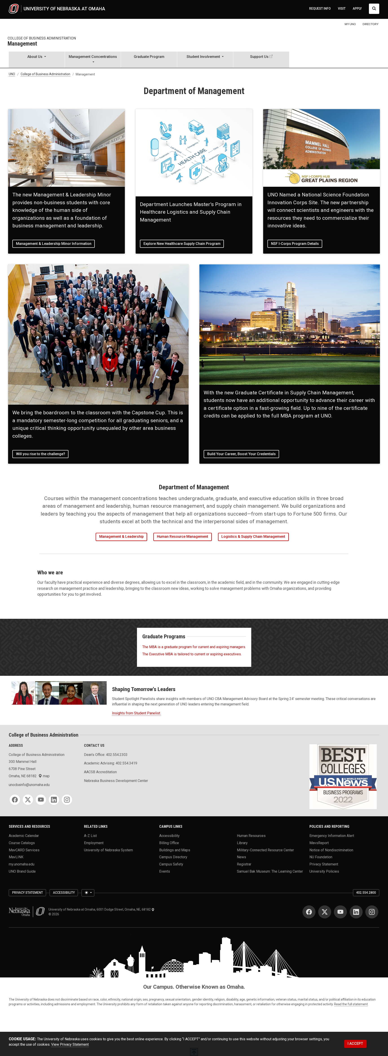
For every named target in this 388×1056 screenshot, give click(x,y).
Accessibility (169, 836)
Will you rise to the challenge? (40, 454)
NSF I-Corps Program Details (295, 243)
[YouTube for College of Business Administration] (41, 800)
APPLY (357, 8)
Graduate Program (149, 57)
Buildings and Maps (174, 850)
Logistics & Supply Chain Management (253, 536)
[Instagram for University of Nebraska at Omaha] (371, 911)
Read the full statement (351, 1004)
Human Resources (251, 836)
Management (22, 44)
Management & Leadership (121, 536)
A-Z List (90, 836)
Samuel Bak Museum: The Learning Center (270, 871)
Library (242, 843)
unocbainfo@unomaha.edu (29, 785)
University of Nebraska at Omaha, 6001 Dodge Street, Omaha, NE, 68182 (99, 909)
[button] (37, 60)
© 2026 (54, 914)
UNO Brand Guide (22, 871)
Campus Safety (171, 864)
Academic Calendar (24, 836)
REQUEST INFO (320, 8)
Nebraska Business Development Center (116, 781)
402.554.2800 (366, 892)
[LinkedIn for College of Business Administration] (54, 800)
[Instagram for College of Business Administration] (67, 800)
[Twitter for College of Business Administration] (28, 800)
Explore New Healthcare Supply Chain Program (181, 243)
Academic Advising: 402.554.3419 (110, 763)
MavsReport (319, 843)
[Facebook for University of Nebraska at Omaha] (308, 911)
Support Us (259, 57)
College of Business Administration (42, 38)
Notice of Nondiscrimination (331, 850)
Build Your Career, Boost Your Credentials (241, 454)
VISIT (342, 8)
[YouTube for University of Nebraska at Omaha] (340, 911)
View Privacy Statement (70, 1044)
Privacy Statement (323, 864)
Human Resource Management (182, 536)
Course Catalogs (22, 843)
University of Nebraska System (108, 850)
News (241, 857)
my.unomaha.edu (21, 864)
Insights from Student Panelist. (136, 713)
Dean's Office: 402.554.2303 (106, 755)
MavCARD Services (24, 850)
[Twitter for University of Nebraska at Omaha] (324, 911)
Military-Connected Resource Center (265, 850)
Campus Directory (173, 857)
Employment (94, 843)
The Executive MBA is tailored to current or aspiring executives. (192, 654)
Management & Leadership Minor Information (53, 243)
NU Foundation (320, 857)
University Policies (324, 871)
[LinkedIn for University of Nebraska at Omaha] (356, 911)
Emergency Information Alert (331, 836)
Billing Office (169, 843)
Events (164, 871)
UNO (12, 74)
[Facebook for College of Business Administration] (15, 800)
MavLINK (16, 857)
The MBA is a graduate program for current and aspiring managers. (194, 647)
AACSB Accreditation (100, 772)
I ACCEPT (355, 1043)
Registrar (244, 864)
